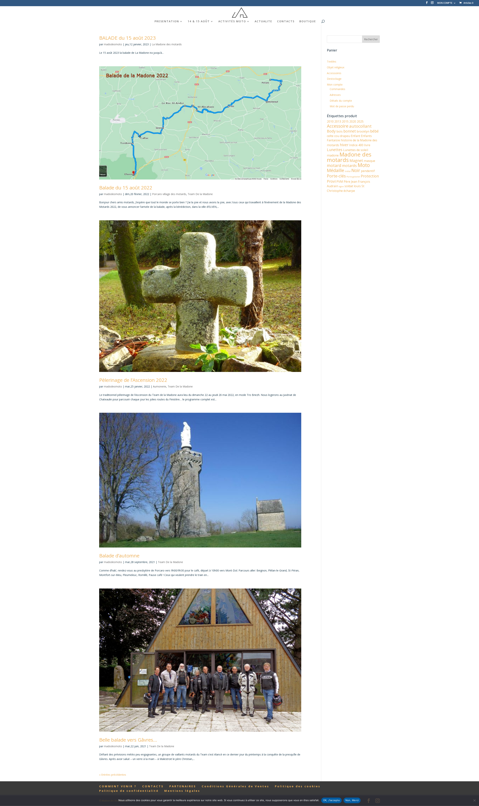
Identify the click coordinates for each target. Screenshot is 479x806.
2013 (337, 121)
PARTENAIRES (182, 786)
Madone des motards (349, 157)
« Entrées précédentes (112, 774)
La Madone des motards (167, 44)
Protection (370, 176)
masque (369, 161)
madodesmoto (113, 44)
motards (349, 165)
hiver (344, 144)
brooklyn (363, 131)
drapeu (345, 136)
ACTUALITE (263, 21)
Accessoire (337, 126)
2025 (360, 121)
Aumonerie (159, 386)
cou (336, 136)
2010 (330, 121)
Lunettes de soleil (355, 150)
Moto (364, 165)
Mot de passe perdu (342, 106)
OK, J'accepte (331, 800)
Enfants (366, 136)
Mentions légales (182, 791)
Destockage (334, 78)
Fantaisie (333, 140)
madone (333, 155)
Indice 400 (356, 145)
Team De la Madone (200, 194)
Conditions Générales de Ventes (235, 786)
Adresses (335, 95)
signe (341, 186)
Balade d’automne (119, 555)
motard (334, 165)
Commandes (337, 89)
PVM (339, 182)
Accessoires (334, 73)
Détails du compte (341, 100)
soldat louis (352, 186)
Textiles (331, 61)
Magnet (356, 160)
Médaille (335, 170)
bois (339, 131)
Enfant (355, 136)
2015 (345, 121)
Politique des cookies (298, 786)
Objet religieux (335, 67)
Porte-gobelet (353, 176)
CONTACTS (286, 21)
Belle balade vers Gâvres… (128, 739)
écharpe (349, 191)
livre (367, 145)
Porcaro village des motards (169, 194)
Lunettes (334, 149)
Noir (355, 170)
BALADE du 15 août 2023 (127, 37)
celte (330, 136)
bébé (374, 131)
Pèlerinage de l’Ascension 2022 (133, 380)
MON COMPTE (444, 3)
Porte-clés (336, 176)
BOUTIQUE (307, 21)
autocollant (360, 126)
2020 (352, 121)
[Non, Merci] (474, 800)
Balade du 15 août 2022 (125, 187)
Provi (331, 181)
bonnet (349, 131)
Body (331, 131)
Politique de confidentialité (129, 791)
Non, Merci (352, 800)
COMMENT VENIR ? (118, 786)
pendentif (368, 171)
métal (348, 171)
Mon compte (335, 84)
